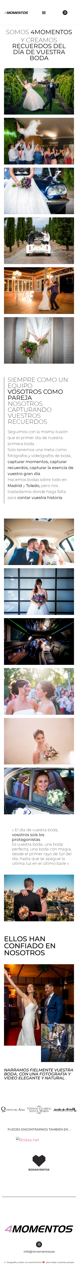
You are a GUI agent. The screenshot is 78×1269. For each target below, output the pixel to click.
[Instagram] (65, 12)
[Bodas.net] (27, 1139)
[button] (44, 13)
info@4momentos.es (39, 1251)
